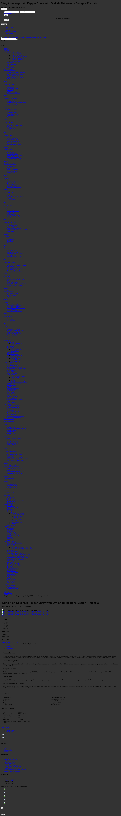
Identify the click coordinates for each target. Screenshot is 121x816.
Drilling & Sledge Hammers (15, 285)
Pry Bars (9, 242)
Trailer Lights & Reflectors (14, 311)
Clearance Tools (15, 61)
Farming (9, 566)
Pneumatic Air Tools (10, 222)
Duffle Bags (10, 531)
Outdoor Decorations (13, 411)
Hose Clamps (11, 182)
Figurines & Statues (13, 407)
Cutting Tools (8, 135)
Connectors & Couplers (14, 228)
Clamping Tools (8, 122)
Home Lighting (11, 385)
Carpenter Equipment (10, 109)
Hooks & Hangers (12, 181)
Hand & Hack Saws (13, 141)
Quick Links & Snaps (13, 185)
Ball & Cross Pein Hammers (15, 279)
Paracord (10, 538)
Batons (9, 498)
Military (9, 577)
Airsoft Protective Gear (17, 343)
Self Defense (8, 495)
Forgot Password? (9, 13)
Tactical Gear (8, 526)
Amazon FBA (8, 768)
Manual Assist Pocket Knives (15, 460)
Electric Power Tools (10, 164)
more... (6, 81)
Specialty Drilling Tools (14, 158)
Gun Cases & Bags (12, 534)
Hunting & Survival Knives (15, 473)
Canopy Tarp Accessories (14, 543)
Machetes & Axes (9, 478)
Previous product (10, 730)
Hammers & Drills (12, 231)
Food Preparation (12, 373)
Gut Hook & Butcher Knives (15, 471)
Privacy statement (9, 763)
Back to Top (5, 727)
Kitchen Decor (11, 410)
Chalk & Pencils (12, 112)
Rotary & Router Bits (13, 157)
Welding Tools (8, 316)
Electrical (10, 90)
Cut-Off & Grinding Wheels (15, 74)
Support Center (8, 27)
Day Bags (10, 529)
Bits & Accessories (12, 251)
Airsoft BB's (10, 346)
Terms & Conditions (10, 31)
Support (3, 24)
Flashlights (10, 371)
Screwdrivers (8, 248)
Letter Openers (11, 444)
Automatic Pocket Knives (14, 454)
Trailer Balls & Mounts (13, 306)
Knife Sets (10, 456)
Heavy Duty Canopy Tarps (15, 553)
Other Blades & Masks (13, 446)
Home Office (10, 386)
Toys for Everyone (12, 588)
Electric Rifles (15, 351)
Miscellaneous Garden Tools (19, 382)
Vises (9, 130)
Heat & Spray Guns (13, 169)
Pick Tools (10, 241)
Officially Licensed (12, 354)
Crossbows (14, 523)
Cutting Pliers (11, 212)
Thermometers (11, 413)
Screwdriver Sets (12, 255)
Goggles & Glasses (13, 532)
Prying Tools (7, 236)
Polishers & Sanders (13, 171)
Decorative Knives (12, 441)
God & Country (11, 569)
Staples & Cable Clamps (14, 399)
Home (5, 48)
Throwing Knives (9, 492)
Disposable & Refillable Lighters (16, 368)
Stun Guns (10, 503)
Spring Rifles (14, 360)
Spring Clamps (11, 128)
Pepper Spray (11, 501)
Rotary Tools (11, 172)
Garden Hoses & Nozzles (18, 376)
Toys (5, 584)
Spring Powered (12, 357)
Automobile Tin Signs (13, 563)
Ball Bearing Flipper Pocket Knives (17, 459)
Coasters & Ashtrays (13, 405)
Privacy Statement (9, 33)
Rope (8, 395)
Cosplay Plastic (11, 430)
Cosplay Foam (11, 427)
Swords (6, 481)
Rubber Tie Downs (12, 104)
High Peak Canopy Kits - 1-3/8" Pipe (21, 547)
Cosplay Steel (11, 431)
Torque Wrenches (12, 335)
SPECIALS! (7, 51)
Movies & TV (11, 580)
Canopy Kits (10, 546)
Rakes (12, 379)
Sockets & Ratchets (9, 262)
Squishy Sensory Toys (13, 587)
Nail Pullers (10, 239)
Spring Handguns (16, 358)
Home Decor (7, 404)
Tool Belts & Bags (12, 115)
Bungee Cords (11, 101)
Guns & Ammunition (13, 572)
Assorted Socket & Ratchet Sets (16, 265)
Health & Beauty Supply (14, 383)
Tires (8, 296)
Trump (9, 65)
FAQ (5, 28)
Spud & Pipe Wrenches (14, 333)
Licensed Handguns (16, 355)
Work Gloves (11, 402)
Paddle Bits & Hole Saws (14, 155)
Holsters (9, 537)
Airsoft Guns (7, 340)
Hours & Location (9, 779)
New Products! (8, 49)
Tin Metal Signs (8, 562)
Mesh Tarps (10, 560)
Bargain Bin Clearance (14, 52)
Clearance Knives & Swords (19, 56)
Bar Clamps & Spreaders (14, 125)
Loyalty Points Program (11, 765)
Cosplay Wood (11, 433)
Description (9, 646)
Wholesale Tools (9, 67)
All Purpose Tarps (12, 551)
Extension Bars (11, 266)
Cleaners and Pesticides (14, 367)
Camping (10, 509)
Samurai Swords (12, 487)
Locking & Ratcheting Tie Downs (16, 102)
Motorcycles (10, 578)
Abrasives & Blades (9, 70)
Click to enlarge (6, 616)
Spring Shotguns (15, 361)
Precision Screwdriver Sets (15, 253)
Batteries (9, 364)
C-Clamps (10, 127)
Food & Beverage (12, 568)
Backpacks (10, 528)
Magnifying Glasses (13, 388)
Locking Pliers (11, 214)
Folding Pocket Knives (10, 451)
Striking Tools (8, 276)
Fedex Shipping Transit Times (12, 766)
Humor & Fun (11, 574)
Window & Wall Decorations (15, 416)
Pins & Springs (11, 184)
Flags (9, 408)
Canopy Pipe (11, 550)
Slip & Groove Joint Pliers (14, 217)
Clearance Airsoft (16, 54)
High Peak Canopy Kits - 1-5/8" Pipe (21, 548)
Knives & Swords (9, 419)
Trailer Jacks (11, 309)
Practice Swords (12, 485)
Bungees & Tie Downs (10, 98)
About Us (7, 30)
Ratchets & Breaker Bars (14, 271)
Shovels (13, 380)
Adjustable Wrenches (13, 329)
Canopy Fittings (11, 544)
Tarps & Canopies (9, 541)
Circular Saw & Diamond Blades (16, 72)
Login (6, 15)
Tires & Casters (8, 291)
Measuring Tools (9, 192)
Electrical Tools (11, 370)
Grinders (9, 168)
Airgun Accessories (19, 514)
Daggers (9, 470)
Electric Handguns (16, 349)
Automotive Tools (9, 84)
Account (3, 9)
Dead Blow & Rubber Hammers (16, 284)
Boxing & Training (12, 507)
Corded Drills (11, 166)
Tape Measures (11, 199)
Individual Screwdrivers (14, 252)
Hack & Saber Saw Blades (15, 77)
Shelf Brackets (11, 398)
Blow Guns (10, 226)
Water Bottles (11, 525)
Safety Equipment (12, 114)
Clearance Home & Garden (18, 55)
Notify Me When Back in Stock (11, 642)
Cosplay (6, 424)
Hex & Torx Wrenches (13, 332)
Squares (9, 198)
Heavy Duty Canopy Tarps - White (20, 556)
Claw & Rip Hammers (13, 282)
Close (2, 814)
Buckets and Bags (12, 365)
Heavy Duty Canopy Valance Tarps (17, 557)
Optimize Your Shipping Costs (12, 771)
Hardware (7, 178)
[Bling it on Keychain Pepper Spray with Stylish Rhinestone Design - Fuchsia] (23, 37)
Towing (6, 302)
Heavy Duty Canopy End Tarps (16, 559)
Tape (8, 401)
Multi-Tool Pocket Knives (14, 457)
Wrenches (7, 326)
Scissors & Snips (12, 142)
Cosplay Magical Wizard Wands (16, 428)
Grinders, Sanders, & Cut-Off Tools (17, 229)
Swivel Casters (11, 295)
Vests (8, 540)
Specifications (10, 648)
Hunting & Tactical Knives (11, 466)
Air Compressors (12, 225)
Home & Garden (8, 362)
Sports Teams (11, 582)
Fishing (9, 510)
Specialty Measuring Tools (15, 196)
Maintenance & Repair (13, 93)
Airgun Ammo (18, 516)
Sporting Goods (8, 504)
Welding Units (11, 320)
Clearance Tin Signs (16, 59)
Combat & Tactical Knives (14, 468)
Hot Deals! (10, 62)
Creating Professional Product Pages (15, 769)
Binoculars (10, 506)
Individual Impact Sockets (14, 268)
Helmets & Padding (13, 535)
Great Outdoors (11, 571)
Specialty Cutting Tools (14, 144)
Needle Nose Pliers (13, 215)
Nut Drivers (10, 269)
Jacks (9, 91)
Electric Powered (12, 348)
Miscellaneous (8, 205)
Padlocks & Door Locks (14, 391)
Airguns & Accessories (17, 513)
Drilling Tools (8, 149)
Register (7, 19)
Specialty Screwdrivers (14, 256)
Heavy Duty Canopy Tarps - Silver (20, 554)
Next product (9, 731)
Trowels (9, 117)
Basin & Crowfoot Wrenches (15, 330)
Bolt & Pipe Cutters (12, 139)
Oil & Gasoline (11, 581)
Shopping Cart (8, 750)
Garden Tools (11, 374)
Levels (9, 195)
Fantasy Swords (12, 484)
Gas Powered (11, 352)
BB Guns (16, 517)
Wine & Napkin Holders (14, 417)
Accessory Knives (9, 421)
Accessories (10, 87)
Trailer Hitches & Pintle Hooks (16, 308)
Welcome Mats (11, 414)
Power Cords (11, 393)
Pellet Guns (17, 519)
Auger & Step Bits (12, 154)
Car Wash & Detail (12, 88)
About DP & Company (10, 759)
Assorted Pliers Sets (13, 211)
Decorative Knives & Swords (12, 438)
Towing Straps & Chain (14, 305)
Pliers (5, 208)
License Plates (11, 575)
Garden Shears (15, 377)
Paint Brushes (11, 392)
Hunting (9, 512)
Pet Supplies (11, 585)
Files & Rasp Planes (13, 75)
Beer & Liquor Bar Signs (14, 565)
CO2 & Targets (15, 345)
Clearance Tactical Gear (18, 58)
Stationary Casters (12, 293)
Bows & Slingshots (16, 522)
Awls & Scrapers (12, 138)
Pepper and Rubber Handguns (16, 500)
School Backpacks (12, 396)
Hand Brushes (11, 78)
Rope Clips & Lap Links (14, 187)
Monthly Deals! (11, 64)
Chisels (9, 281)
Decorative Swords (12, 443)
